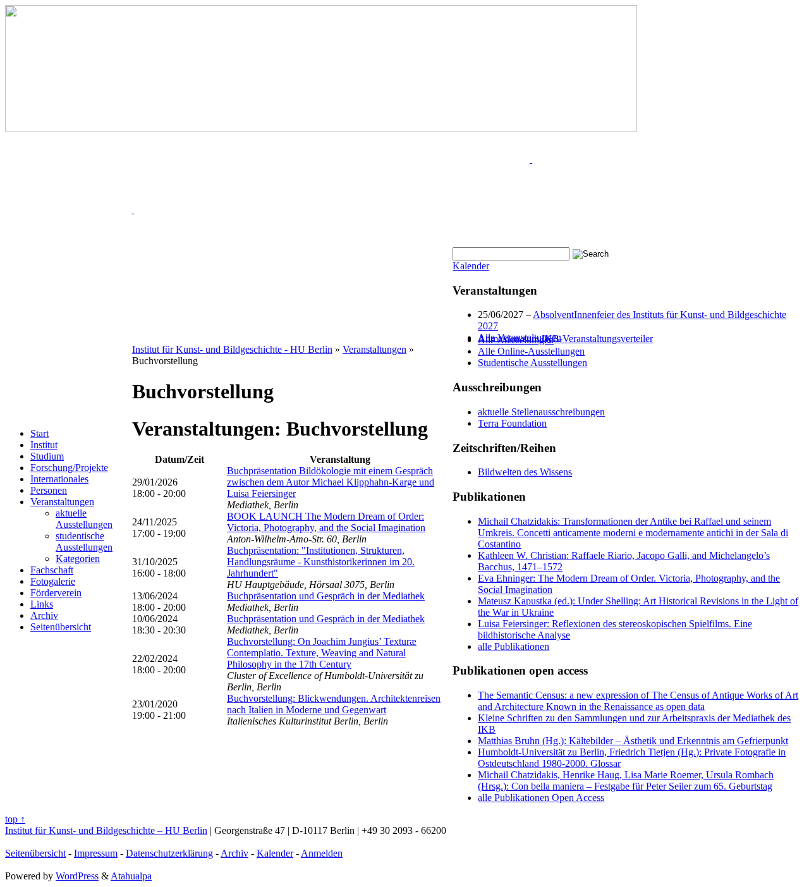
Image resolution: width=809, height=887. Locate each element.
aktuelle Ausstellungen (84, 519)
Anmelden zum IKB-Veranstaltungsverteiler (565, 338)
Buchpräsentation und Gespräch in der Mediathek (326, 595)
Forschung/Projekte (69, 467)
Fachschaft (51, 570)
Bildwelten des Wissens (525, 472)
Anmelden (322, 853)
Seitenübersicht (60, 626)
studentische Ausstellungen (84, 541)
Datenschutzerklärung (169, 853)
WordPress (77, 876)
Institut (44, 444)
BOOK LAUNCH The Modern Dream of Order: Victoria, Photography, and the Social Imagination (326, 522)
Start (39, 433)
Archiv (44, 615)
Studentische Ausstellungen (532, 362)
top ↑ (15, 819)
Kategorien (78, 558)
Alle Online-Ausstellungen (531, 351)
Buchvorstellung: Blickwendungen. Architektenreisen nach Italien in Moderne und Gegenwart (334, 704)
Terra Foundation (512, 423)
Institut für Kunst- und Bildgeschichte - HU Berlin (232, 349)
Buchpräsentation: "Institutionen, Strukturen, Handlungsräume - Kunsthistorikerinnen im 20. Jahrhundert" (321, 561)
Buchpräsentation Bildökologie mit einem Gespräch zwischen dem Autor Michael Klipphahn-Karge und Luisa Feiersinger (330, 482)
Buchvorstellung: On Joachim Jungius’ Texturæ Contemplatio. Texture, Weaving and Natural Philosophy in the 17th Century (322, 653)
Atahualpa (131, 876)
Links (41, 604)
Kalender (471, 265)
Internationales (59, 479)
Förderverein (56, 592)
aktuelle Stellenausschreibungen (541, 412)
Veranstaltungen (62, 501)
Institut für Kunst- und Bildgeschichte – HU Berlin (106, 830)
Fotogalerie (52, 581)
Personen (48, 490)
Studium (47, 456)
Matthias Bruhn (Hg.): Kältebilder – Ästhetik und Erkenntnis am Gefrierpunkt (633, 740)
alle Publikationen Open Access (541, 797)
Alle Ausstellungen (516, 339)
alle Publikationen (513, 646)
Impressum (96, 853)
